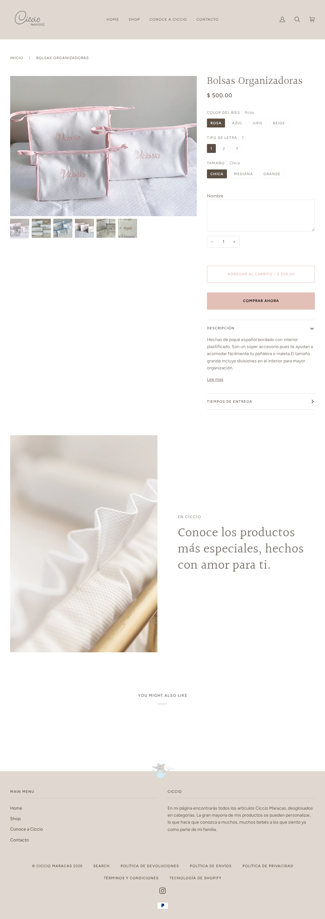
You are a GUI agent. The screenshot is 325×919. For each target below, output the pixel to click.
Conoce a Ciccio (26, 829)
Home (16, 808)
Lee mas (215, 379)
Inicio (16, 58)
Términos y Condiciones (131, 878)
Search (101, 866)
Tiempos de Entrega (229, 401)
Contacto (19, 839)
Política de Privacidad (267, 866)
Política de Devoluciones (150, 866)
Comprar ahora (261, 300)
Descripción (221, 328)
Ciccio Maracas (54, 866)
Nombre (215, 195)
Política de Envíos (211, 866)
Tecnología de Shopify (195, 878)
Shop (15, 818)
